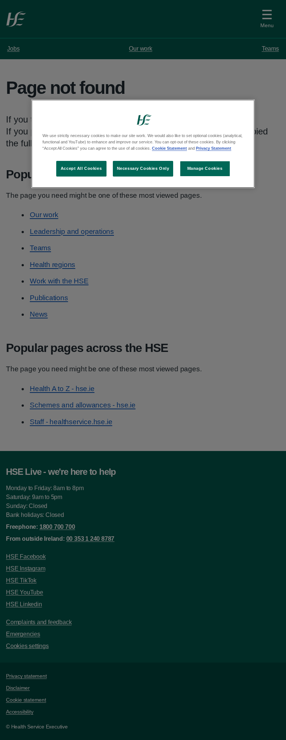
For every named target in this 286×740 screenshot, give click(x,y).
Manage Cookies (205, 168)
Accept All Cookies (81, 168)
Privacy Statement (213, 148)
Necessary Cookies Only (143, 168)
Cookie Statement (169, 148)
